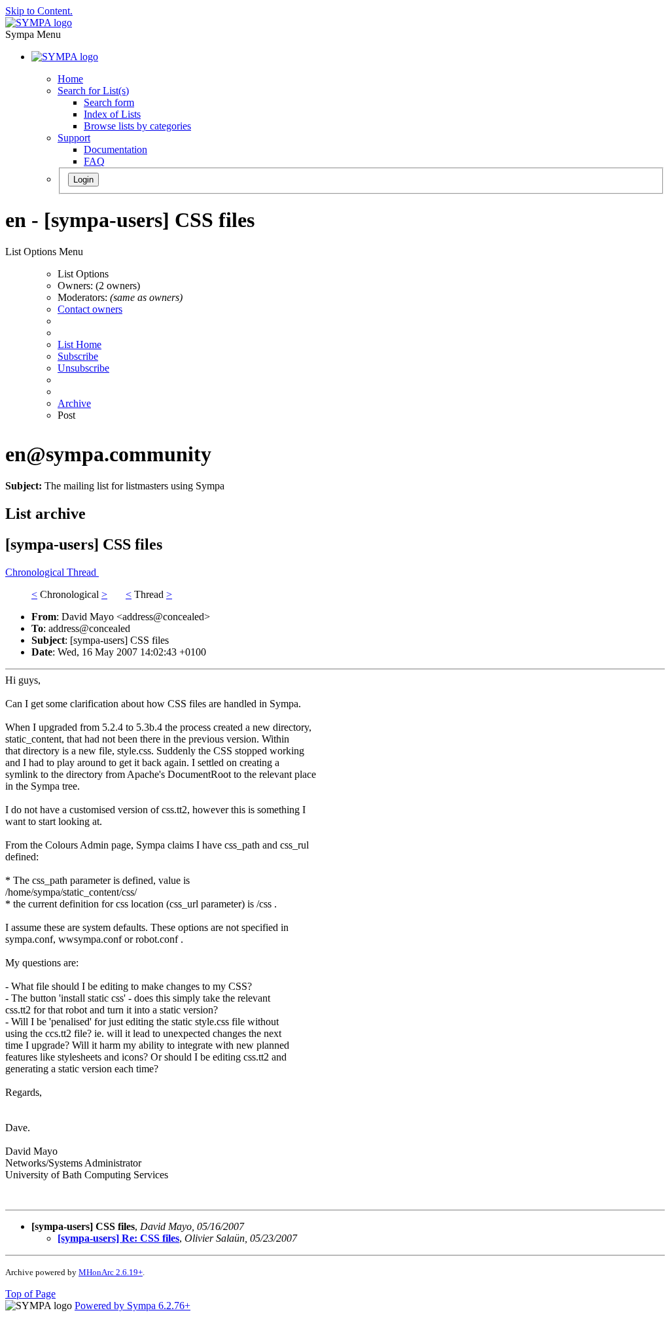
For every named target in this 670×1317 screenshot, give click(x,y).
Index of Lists (112, 114)
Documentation (115, 149)
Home (70, 78)
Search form (109, 102)
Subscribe (78, 356)
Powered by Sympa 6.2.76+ (132, 1305)
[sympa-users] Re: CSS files (118, 1238)
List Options (83, 273)
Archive (74, 403)
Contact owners (90, 309)
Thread (83, 572)
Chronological (36, 572)
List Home (79, 344)
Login (83, 179)
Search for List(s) (93, 90)
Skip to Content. (39, 10)
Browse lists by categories (137, 126)
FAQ (94, 161)
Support (74, 137)
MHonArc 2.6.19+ (111, 1272)
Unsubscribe (83, 368)
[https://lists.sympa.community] (38, 22)
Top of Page (30, 1293)
